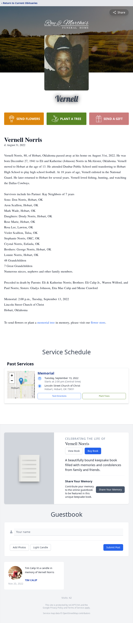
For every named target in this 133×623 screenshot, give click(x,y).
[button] (21, 381)
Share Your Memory (110, 489)
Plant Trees (104, 396)
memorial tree (46, 322)
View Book (74, 450)
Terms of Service (76, 607)
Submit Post (113, 547)
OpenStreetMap (70, 613)
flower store (98, 322)
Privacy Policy (56, 607)
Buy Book (93, 450)
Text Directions (59, 396)
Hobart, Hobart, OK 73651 (59, 389)
